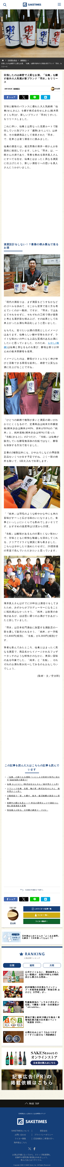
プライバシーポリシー (43, 1135)
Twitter (29, 1148)
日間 (12, 965)
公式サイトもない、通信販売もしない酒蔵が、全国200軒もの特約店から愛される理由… (42, 974)
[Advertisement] (32, 206)
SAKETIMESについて (20, 1131)
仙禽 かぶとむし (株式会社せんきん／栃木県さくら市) (33, 784)
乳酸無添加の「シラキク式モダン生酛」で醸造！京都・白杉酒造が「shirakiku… (42, 1004)
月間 (52, 965)
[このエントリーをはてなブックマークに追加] (45, 97)
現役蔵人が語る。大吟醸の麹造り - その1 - (27, 810)
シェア (12, 97)
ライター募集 (20, 1139)
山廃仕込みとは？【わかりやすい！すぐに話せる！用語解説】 (41, 1033)
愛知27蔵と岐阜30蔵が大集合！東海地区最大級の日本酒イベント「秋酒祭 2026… (42, 1019)
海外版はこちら (20, 1142)
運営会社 (43, 1131)
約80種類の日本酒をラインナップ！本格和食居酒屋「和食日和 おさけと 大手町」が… (42, 989)
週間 (32, 965)
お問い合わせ (20, 1135)
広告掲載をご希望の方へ (43, 1139)
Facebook (34, 1148)
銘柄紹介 (17, 89)
